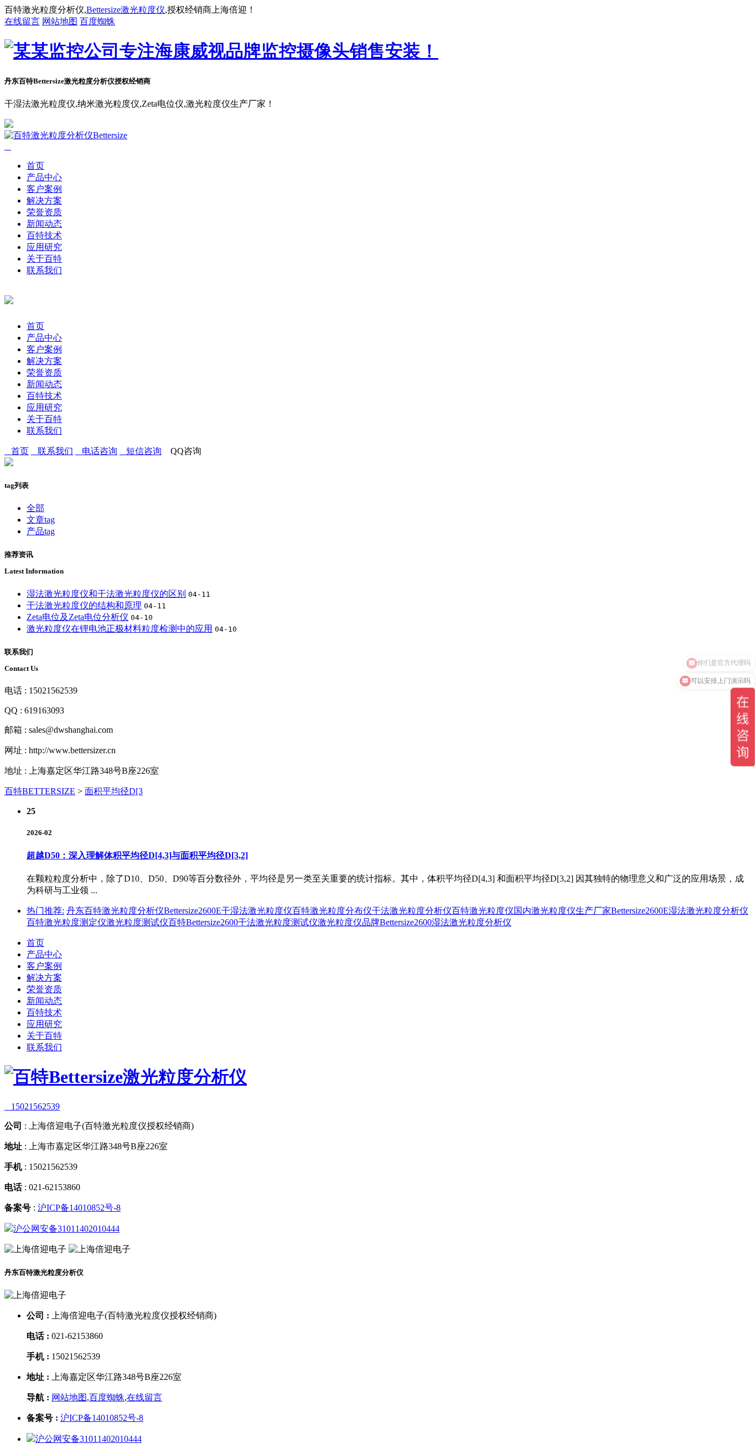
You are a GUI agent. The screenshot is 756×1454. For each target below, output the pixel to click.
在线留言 (22, 21)
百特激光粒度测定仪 (66, 922)
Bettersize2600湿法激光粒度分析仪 (445, 922)
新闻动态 (44, 223)
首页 (35, 165)
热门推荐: (45, 910)
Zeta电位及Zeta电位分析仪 (77, 617)
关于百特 (44, 258)
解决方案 (44, 200)
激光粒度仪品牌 (349, 922)
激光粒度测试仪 (137, 922)
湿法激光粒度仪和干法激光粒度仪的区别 (106, 593)
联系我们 (44, 270)
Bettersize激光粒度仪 (125, 9)
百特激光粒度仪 (483, 910)
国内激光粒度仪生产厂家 (562, 910)
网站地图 (59, 21)
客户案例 (44, 189)
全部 (35, 508)
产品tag (41, 531)
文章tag (41, 519)
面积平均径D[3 (114, 791)
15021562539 (32, 1106)
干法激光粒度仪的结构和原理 (84, 605)
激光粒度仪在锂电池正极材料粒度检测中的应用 (120, 628)
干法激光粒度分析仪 (412, 910)
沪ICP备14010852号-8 (79, 1207)
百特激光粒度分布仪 (332, 910)
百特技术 (44, 235)
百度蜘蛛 (97, 21)
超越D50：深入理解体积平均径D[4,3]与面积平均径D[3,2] (137, 855)
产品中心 (44, 177)
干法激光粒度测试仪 (278, 922)
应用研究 (44, 247)
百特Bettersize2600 (203, 922)
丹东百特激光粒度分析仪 (115, 910)
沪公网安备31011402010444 (66, 1228)
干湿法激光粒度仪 (256, 910)
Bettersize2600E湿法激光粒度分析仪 (679, 910)
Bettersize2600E (192, 910)
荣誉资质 (44, 212)
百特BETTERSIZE (39, 791)
